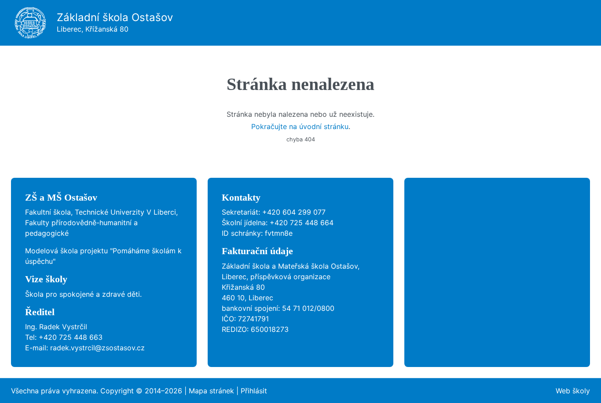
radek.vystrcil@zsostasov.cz (97, 347)
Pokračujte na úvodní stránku (299, 126)
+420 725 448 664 (301, 222)
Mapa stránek (211, 390)
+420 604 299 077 (294, 212)
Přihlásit (254, 390)
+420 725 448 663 (71, 337)
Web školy (573, 390)
